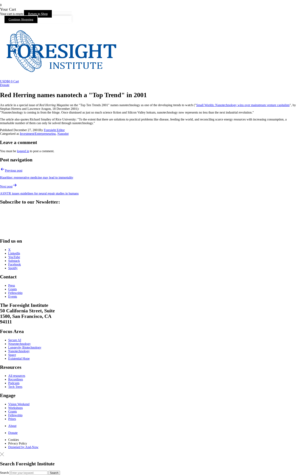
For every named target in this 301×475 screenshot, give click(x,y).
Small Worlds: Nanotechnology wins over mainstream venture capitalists (243, 105)
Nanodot (63, 133)
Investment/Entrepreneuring (38, 133)
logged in (23, 151)
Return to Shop (38, 14)
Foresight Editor (54, 130)
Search (4, 472)
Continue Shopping (21, 19)
